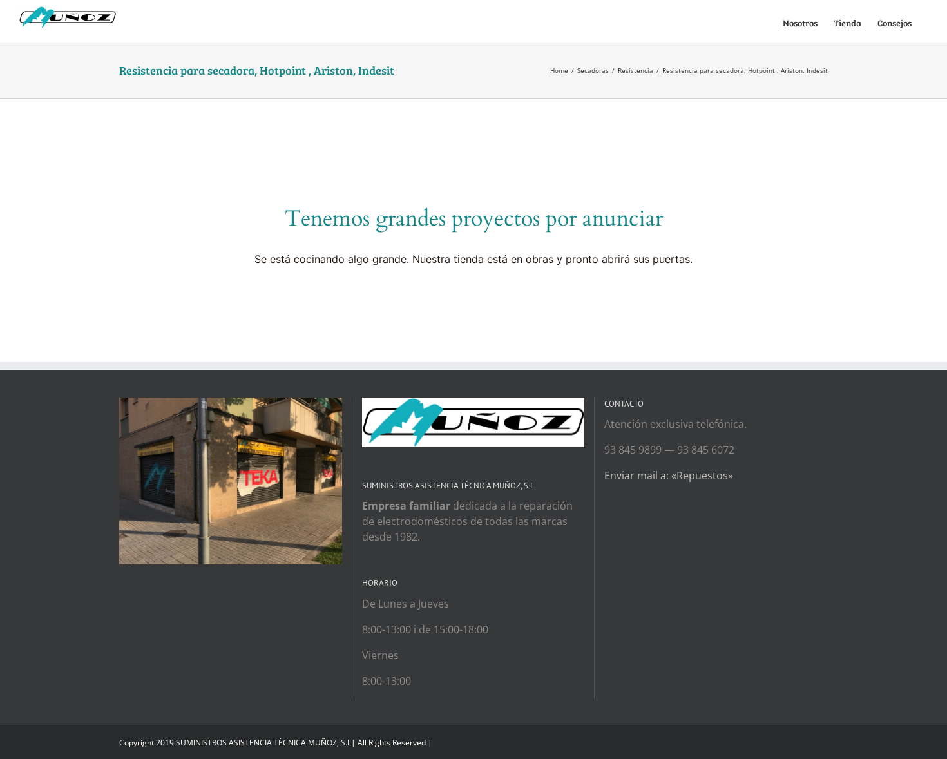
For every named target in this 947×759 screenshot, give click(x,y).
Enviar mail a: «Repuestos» (668, 475)
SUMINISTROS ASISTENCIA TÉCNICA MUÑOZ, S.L (263, 742)
